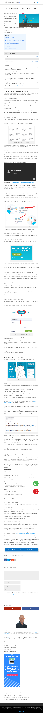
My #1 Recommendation (9, 643)
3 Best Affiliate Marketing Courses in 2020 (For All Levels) (15, 695)
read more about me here (13, 637)
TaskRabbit (22, 110)
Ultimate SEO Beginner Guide (10, 647)
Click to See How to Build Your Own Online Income (21, 550)
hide (11, 35)
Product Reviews (22, 10)
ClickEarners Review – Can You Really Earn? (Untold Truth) (15, 699)
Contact (6, 704)
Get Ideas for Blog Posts (9, 649)
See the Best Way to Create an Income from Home (22, 182)
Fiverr (30, 347)
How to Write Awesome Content (10, 645)
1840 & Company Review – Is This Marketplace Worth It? (15, 692)
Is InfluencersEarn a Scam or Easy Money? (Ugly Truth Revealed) (16, 697)
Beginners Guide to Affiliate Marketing (11, 651)
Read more (22, 711)
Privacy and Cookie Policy (23, 704)
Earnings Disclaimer (33, 704)
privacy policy (11, 594)
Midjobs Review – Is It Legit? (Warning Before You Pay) (15, 693)
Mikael (6, 10)
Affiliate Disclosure (13, 704)
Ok (19, 711)
